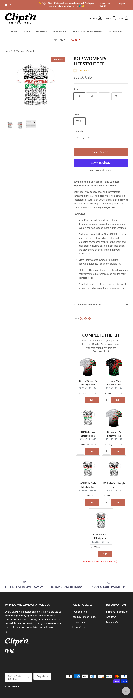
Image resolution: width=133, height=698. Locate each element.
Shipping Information (117, 611)
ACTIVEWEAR (59, 31)
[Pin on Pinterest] (89, 318)
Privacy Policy (79, 621)
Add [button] (92, 400)
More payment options (100, 170)
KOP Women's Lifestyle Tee (24, 51)
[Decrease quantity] (76, 137)
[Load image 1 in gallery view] (35, 86)
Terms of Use (79, 627)
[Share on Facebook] (85, 318)
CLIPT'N (15, 687)
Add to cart (101, 151)
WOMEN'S (41, 31)
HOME (14, 31)
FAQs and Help (79, 611)
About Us (111, 616)
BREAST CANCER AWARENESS (87, 31)
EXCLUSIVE (59, 40)
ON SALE (75, 40)
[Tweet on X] (81, 318)
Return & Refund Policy (84, 616)
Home (7, 51)
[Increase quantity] (89, 137)
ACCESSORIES (115, 31)
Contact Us (112, 621)
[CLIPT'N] (21, 18)
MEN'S (27, 31)
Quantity (78, 130)
